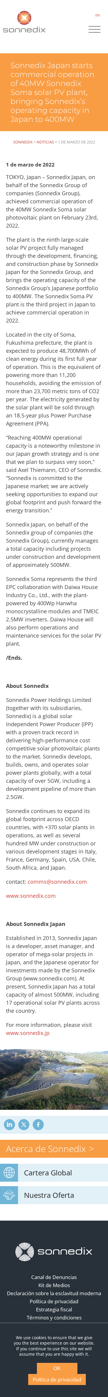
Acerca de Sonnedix (46, 1148)
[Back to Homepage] (54, 1252)
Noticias (45, 142)
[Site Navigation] (94, 30)
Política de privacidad (54, 1301)
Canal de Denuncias (54, 1277)
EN (97, 15)
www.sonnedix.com (31, 895)
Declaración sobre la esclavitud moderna (54, 1293)
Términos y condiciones (54, 1317)
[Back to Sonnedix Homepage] (24, 21)
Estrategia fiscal (54, 1309)
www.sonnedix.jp (28, 1032)
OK (57, 1368)
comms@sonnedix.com (56, 881)
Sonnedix (23, 142)
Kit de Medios (54, 1285)
